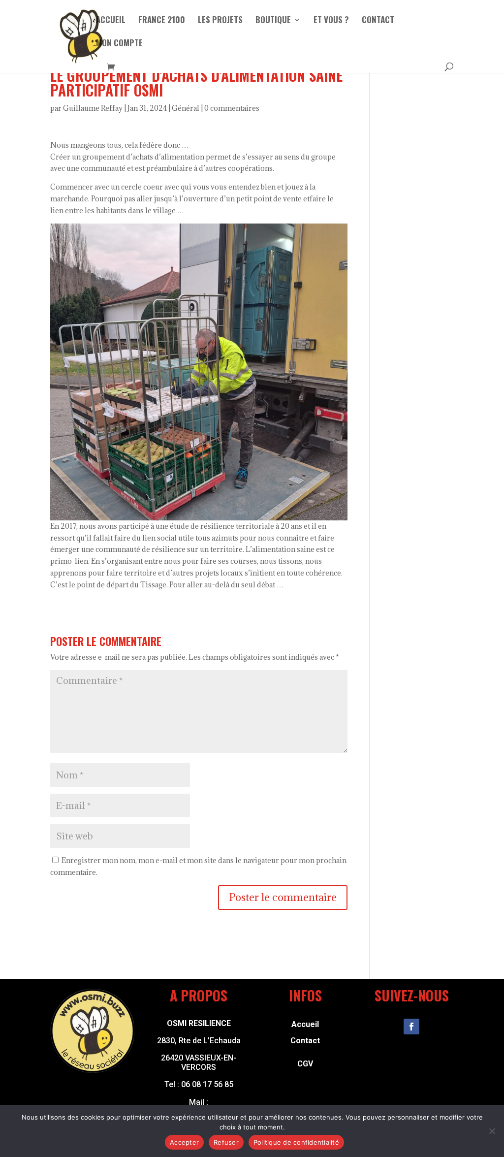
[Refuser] (492, 1131)
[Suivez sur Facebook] (411, 1026)
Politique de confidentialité (296, 1142)
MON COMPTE (119, 44)
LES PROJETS (220, 21)
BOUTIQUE (273, 21)
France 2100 (161, 21)
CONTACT (378, 21)
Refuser (226, 1142)
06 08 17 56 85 (207, 1084)
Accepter (184, 1142)
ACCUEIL (111, 21)
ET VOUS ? (331, 21)
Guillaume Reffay (93, 108)
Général (185, 108)
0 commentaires (231, 108)
